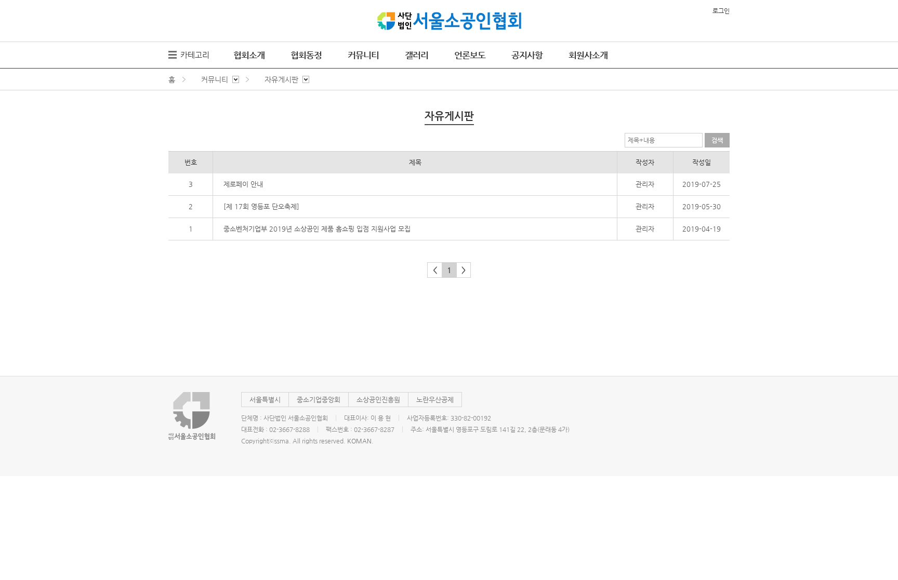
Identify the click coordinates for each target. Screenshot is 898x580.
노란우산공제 (435, 399)
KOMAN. (360, 440)
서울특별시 (265, 399)
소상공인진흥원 (378, 399)
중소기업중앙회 (318, 399)
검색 (717, 140)
